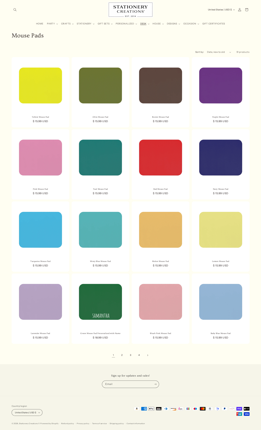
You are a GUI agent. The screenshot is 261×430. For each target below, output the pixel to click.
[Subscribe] (155, 384)
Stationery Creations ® (29, 423)
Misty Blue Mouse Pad (100, 261)
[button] (15, 9)
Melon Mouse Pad (160, 261)
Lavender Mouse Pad (40, 333)
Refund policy (67, 423)
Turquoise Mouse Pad (40, 261)
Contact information (136, 423)
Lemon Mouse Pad (220, 261)
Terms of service (99, 423)
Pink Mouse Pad (40, 189)
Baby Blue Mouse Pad (220, 333)
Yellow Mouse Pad (40, 117)
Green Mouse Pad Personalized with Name (101, 333)
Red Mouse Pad (160, 189)
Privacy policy (83, 423)
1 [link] (113, 355)
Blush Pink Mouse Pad (160, 333)
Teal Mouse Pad (100, 189)
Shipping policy (117, 423)
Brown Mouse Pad (160, 117)
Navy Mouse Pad (220, 189)
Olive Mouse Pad (100, 117)
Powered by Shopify (49, 423)
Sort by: (199, 52)
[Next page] (147, 355)
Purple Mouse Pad (220, 117)
